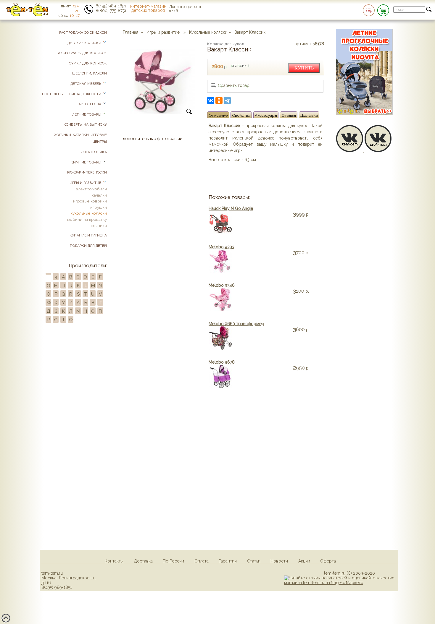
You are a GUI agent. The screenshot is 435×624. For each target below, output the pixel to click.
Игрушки (98, 207)
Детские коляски (84, 43)
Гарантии (228, 561)
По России (173, 561)
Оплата (201, 561)
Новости (279, 561)
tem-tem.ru (334, 573)
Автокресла (90, 104)
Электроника (94, 152)
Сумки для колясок (88, 63)
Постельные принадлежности (72, 94)
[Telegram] (227, 100)
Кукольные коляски (208, 32)
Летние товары (87, 114)
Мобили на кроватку (87, 219)
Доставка (309, 115)
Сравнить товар (233, 85)
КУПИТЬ (304, 67)
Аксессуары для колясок (82, 53)
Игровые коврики (90, 201)
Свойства (241, 115)
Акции (304, 561)
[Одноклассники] (219, 100)
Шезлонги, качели (89, 73)
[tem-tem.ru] (27, 15)
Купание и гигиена (88, 235)
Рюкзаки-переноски (87, 172)
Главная (130, 32)
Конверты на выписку (85, 124)
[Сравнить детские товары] (369, 10)
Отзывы (288, 115)
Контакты (114, 561)
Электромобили (91, 189)
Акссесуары (266, 115)
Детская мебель (86, 84)
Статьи (253, 561)
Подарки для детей (88, 246)
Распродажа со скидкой (83, 32)
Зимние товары (86, 162)
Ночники (99, 225)
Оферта (328, 561)
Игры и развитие (163, 32)
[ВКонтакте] (210, 100)
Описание (218, 115)
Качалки (99, 195)
